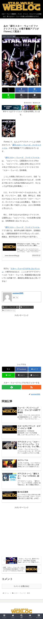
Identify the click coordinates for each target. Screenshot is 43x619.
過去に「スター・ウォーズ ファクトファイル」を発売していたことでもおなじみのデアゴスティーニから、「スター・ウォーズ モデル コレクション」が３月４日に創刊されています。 (28, 250)
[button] (21, 95)
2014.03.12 (36, 255)
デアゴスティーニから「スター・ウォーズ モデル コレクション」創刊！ (28, 244)
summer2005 (17, 293)
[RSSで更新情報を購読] (17, 297)
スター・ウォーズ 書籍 (11, 307)
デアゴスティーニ (27, 307)
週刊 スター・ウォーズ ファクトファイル (22, 157)
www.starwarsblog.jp (12, 255)
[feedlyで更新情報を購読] (13, 297)
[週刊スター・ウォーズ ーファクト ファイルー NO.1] (8, 128)
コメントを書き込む (21, 586)
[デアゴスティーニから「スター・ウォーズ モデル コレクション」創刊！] (9, 247)
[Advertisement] (21, 338)
